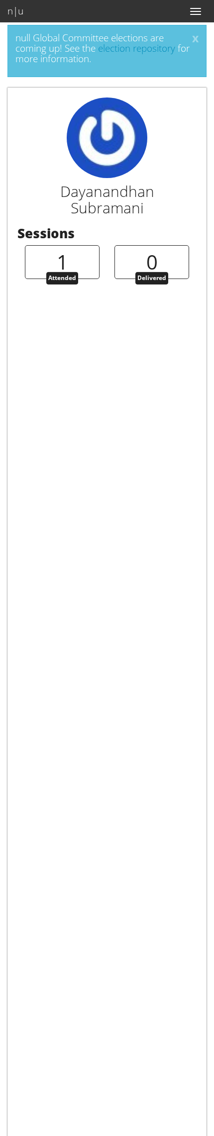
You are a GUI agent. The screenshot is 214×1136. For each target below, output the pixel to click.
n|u (15, 10)
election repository (136, 48)
